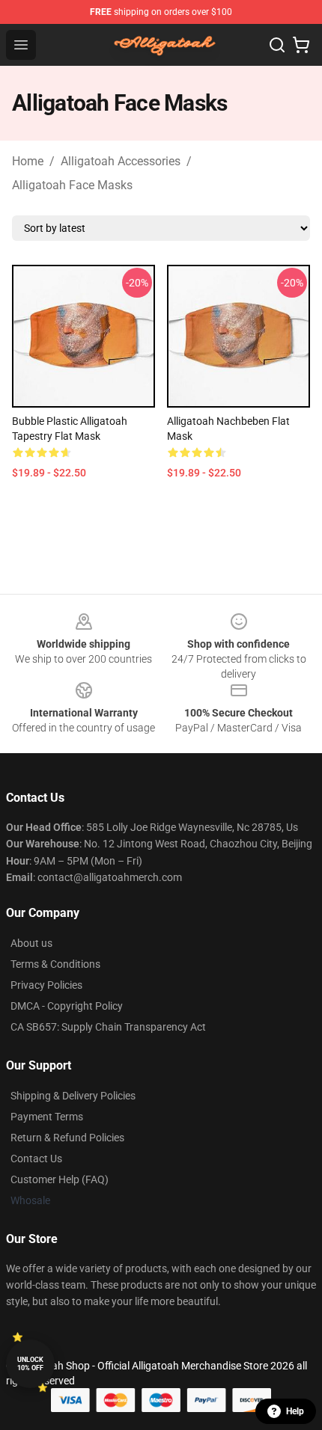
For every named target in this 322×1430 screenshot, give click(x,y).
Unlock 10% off (30, 1364)
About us (31, 943)
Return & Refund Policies (67, 1138)
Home (27, 161)
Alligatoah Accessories (120, 161)
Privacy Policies (46, 985)
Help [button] (295, 1411)
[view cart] (301, 45)
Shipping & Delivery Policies (73, 1096)
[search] (277, 45)
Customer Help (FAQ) (59, 1179)
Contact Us (36, 1158)
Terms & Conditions (55, 964)
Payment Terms (46, 1117)
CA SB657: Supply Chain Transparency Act (108, 1027)
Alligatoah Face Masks (72, 185)
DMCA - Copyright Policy (66, 1006)
